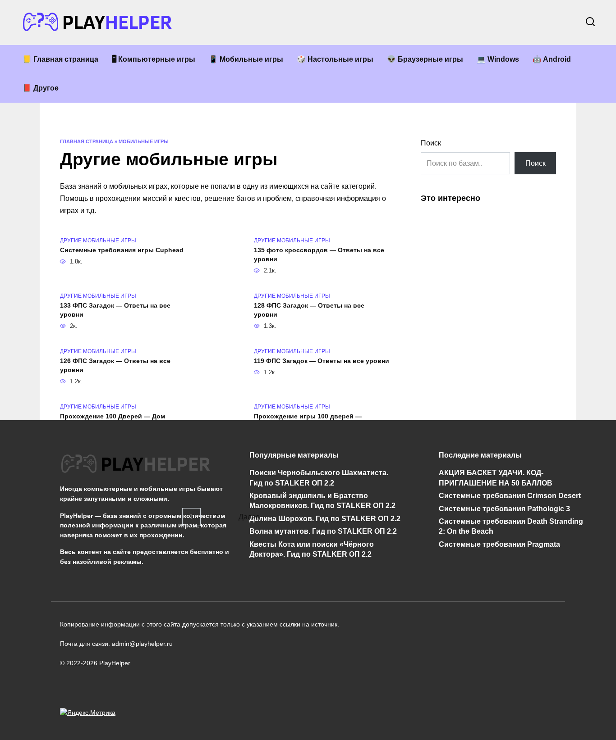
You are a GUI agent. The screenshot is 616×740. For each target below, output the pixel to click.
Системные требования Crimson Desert (510, 495)
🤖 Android (552, 59)
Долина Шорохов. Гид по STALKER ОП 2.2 (324, 518)
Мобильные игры (144, 141)
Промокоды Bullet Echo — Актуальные (122, 472)
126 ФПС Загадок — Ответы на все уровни (115, 365)
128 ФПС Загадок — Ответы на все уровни (309, 310)
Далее (249, 517)
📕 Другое (41, 88)
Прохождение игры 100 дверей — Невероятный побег (308, 421)
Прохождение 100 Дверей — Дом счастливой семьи (112, 421)
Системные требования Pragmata (499, 544)
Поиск (431, 143)
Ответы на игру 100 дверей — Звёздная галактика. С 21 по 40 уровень (317, 476)
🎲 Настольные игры (335, 59)
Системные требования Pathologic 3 (504, 508)
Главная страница (86, 141)
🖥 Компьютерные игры (153, 59)
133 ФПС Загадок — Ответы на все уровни (115, 310)
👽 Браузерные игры (425, 59)
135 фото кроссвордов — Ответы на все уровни (319, 254)
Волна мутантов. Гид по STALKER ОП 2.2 (323, 531)
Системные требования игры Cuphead (122, 250)
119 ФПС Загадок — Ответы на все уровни (321, 360)
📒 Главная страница (60, 59)
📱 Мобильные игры (246, 59)
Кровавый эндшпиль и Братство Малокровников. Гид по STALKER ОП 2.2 (322, 500)
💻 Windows (498, 59)
